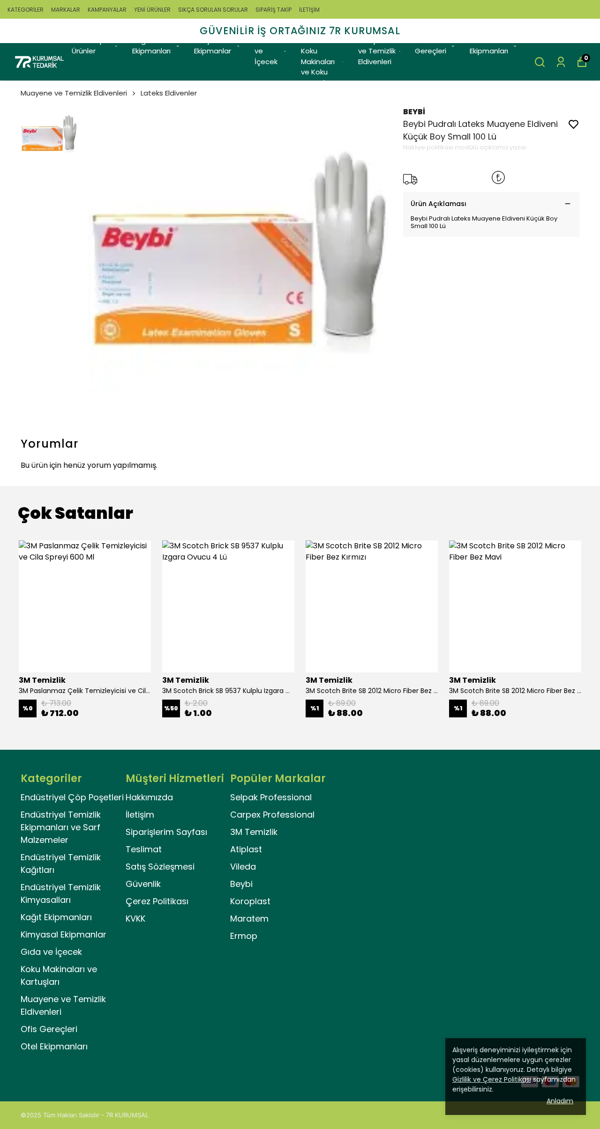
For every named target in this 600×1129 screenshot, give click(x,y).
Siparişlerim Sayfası (166, 832)
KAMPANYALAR (107, 10)
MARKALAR (65, 10)
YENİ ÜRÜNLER (152, 10)
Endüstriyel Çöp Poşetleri (72, 797)
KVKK (135, 918)
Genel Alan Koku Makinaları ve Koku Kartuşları (319, 62)
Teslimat (144, 849)
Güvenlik (143, 884)
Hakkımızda (149, 797)
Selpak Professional (271, 797)
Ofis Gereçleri (430, 46)
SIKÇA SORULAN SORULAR (213, 10)
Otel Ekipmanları (489, 46)
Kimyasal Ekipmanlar (212, 46)
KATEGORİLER (26, 10)
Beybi (241, 884)
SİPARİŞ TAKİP (273, 10)
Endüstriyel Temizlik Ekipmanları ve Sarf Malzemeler (61, 827)
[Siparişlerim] (561, 62)
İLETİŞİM (309, 10)
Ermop (243, 936)
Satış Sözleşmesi (160, 866)
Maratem (249, 918)
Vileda (243, 866)
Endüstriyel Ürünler (90, 46)
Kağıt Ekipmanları (151, 46)
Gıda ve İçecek (266, 51)
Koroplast (250, 901)
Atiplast (246, 849)
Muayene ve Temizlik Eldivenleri (377, 51)
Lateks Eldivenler (169, 93)
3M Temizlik (254, 832)
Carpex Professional (272, 814)
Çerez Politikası (157, 901)
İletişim (140, 814)
